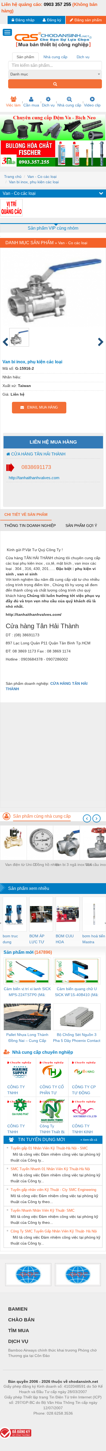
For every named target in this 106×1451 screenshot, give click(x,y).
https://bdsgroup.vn (46, 1421)
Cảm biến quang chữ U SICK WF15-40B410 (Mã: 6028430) (77, 992)
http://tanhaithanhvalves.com (34, 477)
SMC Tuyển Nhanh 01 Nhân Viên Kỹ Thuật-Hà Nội (50, 1169)
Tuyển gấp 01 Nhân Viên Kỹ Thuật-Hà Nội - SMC (49, 1148)
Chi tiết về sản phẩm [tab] (26, 514)
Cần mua (31, 105)
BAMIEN (17, 1309)
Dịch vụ (48, 105)
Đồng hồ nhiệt (47, 864)
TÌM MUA (18, 1330)
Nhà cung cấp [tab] (55, 57)
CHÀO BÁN (21, 1319)
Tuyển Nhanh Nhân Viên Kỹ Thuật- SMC (42, 1210)
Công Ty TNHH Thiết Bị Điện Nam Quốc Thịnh (52, 1129)
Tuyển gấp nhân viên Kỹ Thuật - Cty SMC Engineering (53, 1190)
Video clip (92, 105)
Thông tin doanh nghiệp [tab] (30, 525)
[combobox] (55, 74)
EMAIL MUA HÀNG (41, 407)
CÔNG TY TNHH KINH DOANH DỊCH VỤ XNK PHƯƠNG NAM (84, 1129)
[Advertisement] (53, 754)
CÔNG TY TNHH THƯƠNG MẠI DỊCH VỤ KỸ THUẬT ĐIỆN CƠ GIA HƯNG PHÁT (19, 1129)
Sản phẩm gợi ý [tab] (81, 525)
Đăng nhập (25, 20)
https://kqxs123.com (80, 1421)
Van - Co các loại (42, 176)
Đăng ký (54, 20)
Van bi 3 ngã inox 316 (73, 864)
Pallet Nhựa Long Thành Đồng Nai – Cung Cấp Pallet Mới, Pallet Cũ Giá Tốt (27, 1038)
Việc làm (13, 105)
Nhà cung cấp (69, 105)
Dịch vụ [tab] (83, 57)
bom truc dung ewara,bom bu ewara (12, 939)
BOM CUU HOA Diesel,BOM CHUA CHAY (66, 939)
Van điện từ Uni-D (20, 864)
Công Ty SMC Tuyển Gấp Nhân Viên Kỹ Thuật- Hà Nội (54, 1231)
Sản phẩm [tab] (25, 57)
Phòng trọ (17, 1421)
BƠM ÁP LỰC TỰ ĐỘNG (36, 939)
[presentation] (87, 818)
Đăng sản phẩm (88, 20)
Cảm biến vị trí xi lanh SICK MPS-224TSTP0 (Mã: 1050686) (27, 992)
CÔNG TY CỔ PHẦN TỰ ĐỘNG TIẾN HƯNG (52, 1090)
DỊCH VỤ (18, 1341)
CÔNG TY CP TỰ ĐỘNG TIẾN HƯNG (84, 1090)
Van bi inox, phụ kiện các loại (34, 182)
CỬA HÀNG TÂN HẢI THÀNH (38, 454)
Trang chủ (12, 176)
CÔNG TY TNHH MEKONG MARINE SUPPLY (16, 1090)
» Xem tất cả (88, 1139)
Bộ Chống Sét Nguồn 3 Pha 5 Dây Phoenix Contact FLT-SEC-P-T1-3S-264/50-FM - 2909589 (76, 1038)
